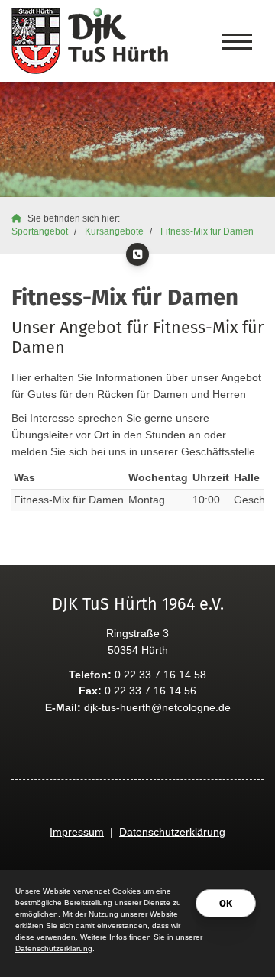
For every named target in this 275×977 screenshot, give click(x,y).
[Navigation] (237, 41)
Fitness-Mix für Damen (207, 231)
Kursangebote (114, 231)
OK (225, 903)
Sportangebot (39, 231)
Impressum (77, 832)
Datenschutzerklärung (172, 832)
